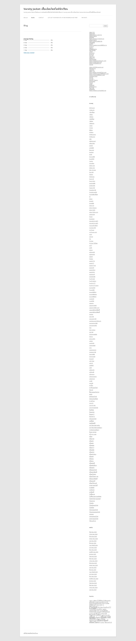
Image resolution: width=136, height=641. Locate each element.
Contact (41, 17)
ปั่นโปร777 (92, 416)
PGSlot (91, 259)
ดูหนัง (91, 84)
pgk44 (91, 256)
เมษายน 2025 (92, 567)
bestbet (91, 152)
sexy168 (91, 316)
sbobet (91, 314)
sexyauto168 (92, 319)
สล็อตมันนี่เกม (93, 465)
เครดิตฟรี (91, 492)
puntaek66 (92, 288)
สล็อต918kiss (92, 454)
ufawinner (92, 379)
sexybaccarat (93, 76)
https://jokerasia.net (95, 62)
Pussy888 (91, 290)
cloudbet (91, 163)
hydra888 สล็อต (93, 194)
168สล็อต (91, 119)
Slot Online (92, 330)
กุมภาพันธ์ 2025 (93, 572)
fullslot (91, 174)
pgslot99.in (92, 270)
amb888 (91, 148)
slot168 (91, 332)
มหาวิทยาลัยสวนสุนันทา (95, 427)
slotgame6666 (93, 334)
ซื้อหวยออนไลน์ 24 (94, 392)
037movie (92, 108)
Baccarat (91, 150)
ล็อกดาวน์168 (92, 432)
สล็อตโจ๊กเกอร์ (93, 483)
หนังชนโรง (92, 68)
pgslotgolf (92, 274)
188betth (91, 123)
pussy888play (93, 294)
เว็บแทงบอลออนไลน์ (94, 512)
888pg (91, 130)
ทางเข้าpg (92, 401)
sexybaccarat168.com (95, 321)
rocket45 (91, 299)
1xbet (91, 52)
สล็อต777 (92, 58)
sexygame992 (93, 325)
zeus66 (91, 383)
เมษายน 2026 (92, 541)
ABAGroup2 (92, 141)
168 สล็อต (91, 112)
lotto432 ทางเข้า (93, 221)
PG (90, 239)
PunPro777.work (93, 285)
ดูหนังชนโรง (92, 87)
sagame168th (93, 305)
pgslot (91, 65)
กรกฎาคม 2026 (93, 534)
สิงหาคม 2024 (93, 585)
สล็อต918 (91, 452)
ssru (90, 348)
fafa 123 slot (92, 170)
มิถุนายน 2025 (93, 563)
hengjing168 (92, 190)
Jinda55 (91, 201)
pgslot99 (91, 268)
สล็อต (90, 436)
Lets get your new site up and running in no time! (63, 17)
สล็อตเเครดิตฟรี (93, 479)
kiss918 (91, 54)
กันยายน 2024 (93, 583)
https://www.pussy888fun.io (98, 45)
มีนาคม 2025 (92, 570)
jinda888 (91, 203)
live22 (91, 83)
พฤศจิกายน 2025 (93, 552)
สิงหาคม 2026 (93, 532)
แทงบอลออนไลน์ (93, 516)
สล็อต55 (91, 441)
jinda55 (103, 603)
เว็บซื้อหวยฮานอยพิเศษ (95, 496)
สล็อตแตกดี (92, 481)
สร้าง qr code (92, 434)
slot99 (91, 44)
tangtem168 (92, 352)
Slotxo (91, 336)
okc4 (90, 234)
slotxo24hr (92, 339)
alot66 (91, 145)
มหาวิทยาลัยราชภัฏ (94, 425)
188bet (91, 121)
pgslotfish (92, 272)
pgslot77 (91, 263)
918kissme (92, 137)
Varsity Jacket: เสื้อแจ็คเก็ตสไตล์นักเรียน (46, 9)
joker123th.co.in (93, 212)
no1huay (91, 230)
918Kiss (91, 132)
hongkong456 (93, 192)
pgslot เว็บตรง (93, 80)
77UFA (91, 128)
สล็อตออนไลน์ (93, 470)
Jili (89, 197)
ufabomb (91, 370)
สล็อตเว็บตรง (93, 36)
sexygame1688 (93, 323)
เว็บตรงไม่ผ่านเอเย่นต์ (94, 499)
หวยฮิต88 (91, 487)
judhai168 (92, 214)
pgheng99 (92, 252)
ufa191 (91, 363)
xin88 (90, 381)
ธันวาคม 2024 (93, 576)
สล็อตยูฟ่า (91, 467)
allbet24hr (92, 143)
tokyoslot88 (92, 59)
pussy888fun (92, 292)
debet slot (92, 165)
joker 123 (92, 71)
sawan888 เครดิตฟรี (94, 310)
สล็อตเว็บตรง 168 (93, 476)
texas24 (91, 359)
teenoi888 (92, 354)
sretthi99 (91, 343)
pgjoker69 (92, 254)
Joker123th (99, 605)
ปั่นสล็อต (91, 410)
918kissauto (92, 134)
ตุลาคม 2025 (92, 554)
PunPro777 (92, 283)
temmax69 (92, 356)
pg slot (91, 55)
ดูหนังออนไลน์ (93, 396)
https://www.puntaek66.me (97, 90)
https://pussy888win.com (97, 75)
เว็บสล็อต (91, 507)
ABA (90, 139)
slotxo (91, 48)
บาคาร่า (91, 46)
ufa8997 (91, 365)
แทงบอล (91, 514)
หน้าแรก (26, 17)
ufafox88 (91, 372)
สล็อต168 (92, 33)
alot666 (97, 602)
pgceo (91, 250)
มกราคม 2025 (93, 574)
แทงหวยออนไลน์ (93, 519)
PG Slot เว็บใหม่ (93, 243)
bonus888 (92, 157)
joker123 (92, 32)
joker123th (92, 210)
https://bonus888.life (95, 41)
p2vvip (91, 237)
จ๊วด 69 (91, 390)
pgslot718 (92, 261)
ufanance (91, 374)
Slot (90, 328)
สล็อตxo (91, 461)
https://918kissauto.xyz (96, 67)
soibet (91, 341)
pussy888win (92, 296)
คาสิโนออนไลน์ (93, 388)
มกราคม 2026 (93, 547)
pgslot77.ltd (92, 265)
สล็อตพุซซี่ (92, 463)
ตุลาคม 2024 (92, 581)
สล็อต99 (91, 456)
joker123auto (93, 208)
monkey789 (92, 228)
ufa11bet (91, 361)
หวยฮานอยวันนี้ (93, 485)
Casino (91, 161)
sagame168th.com (94, 308)
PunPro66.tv (92, 281)
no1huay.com (93, 232)
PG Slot (91, 241)
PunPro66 (92, 279)
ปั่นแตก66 (91, 412)
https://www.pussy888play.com (99, 74)
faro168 (91, 88)
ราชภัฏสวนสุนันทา (94, 430)
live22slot (91, 219)
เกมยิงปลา (92, 490)
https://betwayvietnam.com (97, 61)
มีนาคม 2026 (92, 543)
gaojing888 (92, 183)
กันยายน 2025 (93, 556)
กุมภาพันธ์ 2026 (93, 545)
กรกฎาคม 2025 (93, 561)
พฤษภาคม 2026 (93, 539)
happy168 (92, 188)
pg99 (90, 248)
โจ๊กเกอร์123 (92, 521)
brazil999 (91, 159)
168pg (91, 114)
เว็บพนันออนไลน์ (93, 505)
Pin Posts (84, 17)
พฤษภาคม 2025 (93, 565)
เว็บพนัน (91, 503)
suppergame (92, 350)
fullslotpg (92, 81)
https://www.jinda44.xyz (96, 39)
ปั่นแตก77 (91, 414)
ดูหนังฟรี (91, 85)
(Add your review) (29, 52)
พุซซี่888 (91, 421)
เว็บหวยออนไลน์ (93, 510)
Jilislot (90, 199)
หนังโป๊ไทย (92, 50)
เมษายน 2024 (92, 590)
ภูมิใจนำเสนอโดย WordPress (31, 633)
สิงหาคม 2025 (93, 558)
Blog (33, 17)
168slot (91, 117)
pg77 (90, 245)
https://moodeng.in (95, 63)
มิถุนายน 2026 (93, 536)
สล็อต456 (92, 89)
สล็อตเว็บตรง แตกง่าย (95, 35)
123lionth (91, 110)
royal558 (91, 301)
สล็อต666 (91, 445)
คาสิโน (91, 385)
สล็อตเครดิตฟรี (93, 472)
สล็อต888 (92, 42)
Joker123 (91, 205)
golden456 (92, 185)
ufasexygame (93, 376)
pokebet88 (92, 276)
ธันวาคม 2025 (93, 550)
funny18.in (92, 181)
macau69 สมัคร (93, 225)
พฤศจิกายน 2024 (93, 578)
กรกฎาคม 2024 (93, 587)
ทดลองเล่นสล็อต (93, 399)
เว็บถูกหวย (92, 501)
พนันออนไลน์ (92, 419)
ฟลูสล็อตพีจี (92, 423)
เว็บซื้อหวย (92, 494)
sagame (91, 70)
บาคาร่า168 (92, 405)
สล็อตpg (91, 459)
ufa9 (90, 368)
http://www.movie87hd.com (97, 72)
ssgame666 (92, 345)
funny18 (91, 53)
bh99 (90, 154)
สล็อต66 (91, 37)
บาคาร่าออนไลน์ (93, 407)
